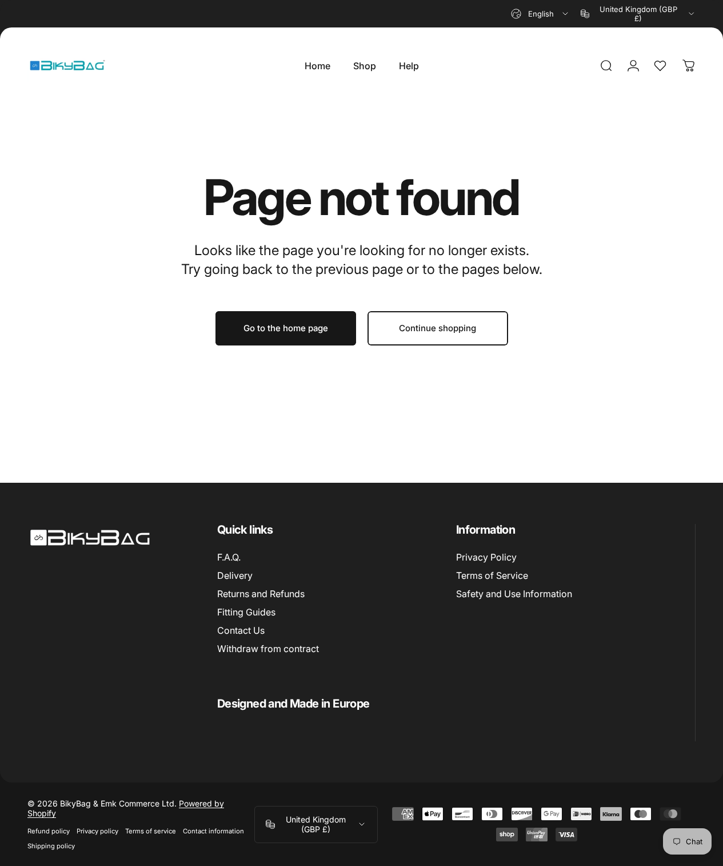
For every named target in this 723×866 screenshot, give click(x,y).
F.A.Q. (229, 557)
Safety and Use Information (514, 593)
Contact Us (241, 630)
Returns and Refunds (261, 593)
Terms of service (150, 831)
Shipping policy (51, 846)
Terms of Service (492, 575)
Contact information (213, 831)
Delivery (235, 575)
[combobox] (540, 13)
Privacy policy (97, 831)
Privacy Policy (486, 557)
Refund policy (48, 831)
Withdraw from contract (268, 648)
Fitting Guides (246, 612)
